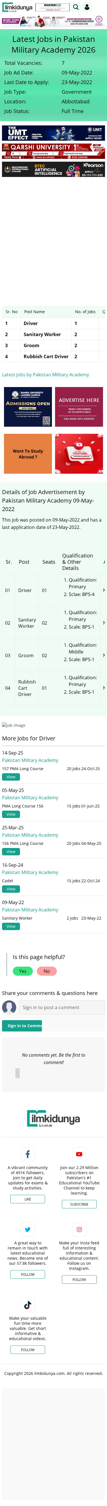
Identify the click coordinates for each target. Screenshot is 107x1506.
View (11, 776)
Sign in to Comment (25, 1025)
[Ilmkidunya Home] (17, 7)
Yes (23, 971)
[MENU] (100, 7)
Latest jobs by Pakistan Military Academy (45, 374)
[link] (52, 7)
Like (28, 1199)
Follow (28, 1274)
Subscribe (79, 1204)
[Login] (87, 7)
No (47, 971)
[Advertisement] (53, 237)
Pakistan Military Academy (30, 760)
